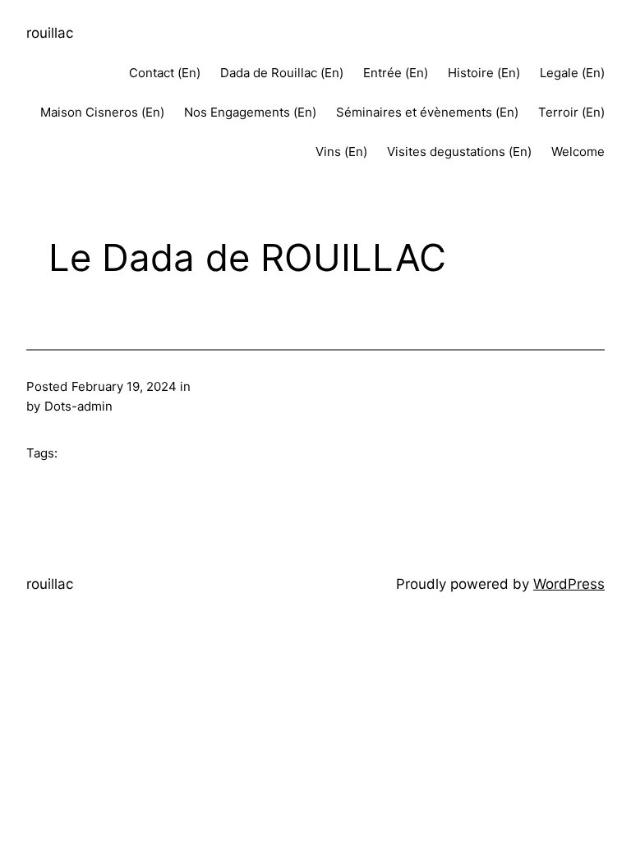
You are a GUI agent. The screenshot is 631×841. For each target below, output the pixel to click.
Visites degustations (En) (459, 151)
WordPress (569, 584)
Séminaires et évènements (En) (427, 112)
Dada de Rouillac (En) (281, 72)
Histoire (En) (484, 72)
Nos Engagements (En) (250, 112)
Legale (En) (572, 72)
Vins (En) (341, 151)
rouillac (49, 33)
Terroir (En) (571, 112)
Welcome (578, 151)
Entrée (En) (395, 72)
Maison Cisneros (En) (102, 112)
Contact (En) (164, 72)
